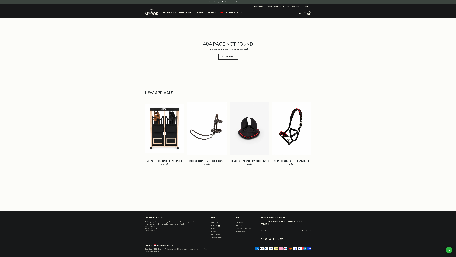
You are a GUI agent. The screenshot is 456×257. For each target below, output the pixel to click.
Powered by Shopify (152, 251)
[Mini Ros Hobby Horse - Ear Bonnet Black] (249, 128)
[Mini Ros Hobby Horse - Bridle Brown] (206, 128)
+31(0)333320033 (151, 230)
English (306, 6)
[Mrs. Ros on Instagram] (266, 238)
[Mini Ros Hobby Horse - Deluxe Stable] (164, 128)
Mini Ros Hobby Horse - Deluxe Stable (164, 161)
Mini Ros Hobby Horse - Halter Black (291, 161)
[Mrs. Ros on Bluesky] (281, 238)
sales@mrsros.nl (151, 228)
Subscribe (306, 230)
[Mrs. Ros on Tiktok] (274, 238)
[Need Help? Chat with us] (449, 250)
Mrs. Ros (161, 249)
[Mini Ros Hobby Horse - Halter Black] (291, 128)
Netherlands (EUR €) (165, 245)
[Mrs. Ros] (151, 12)
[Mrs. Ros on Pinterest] (270, 238)
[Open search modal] (299, 12)
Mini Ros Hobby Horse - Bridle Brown (206, 161)
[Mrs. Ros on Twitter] (277, 238)
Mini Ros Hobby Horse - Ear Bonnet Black (249, 161)
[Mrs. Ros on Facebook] (262, 238)
